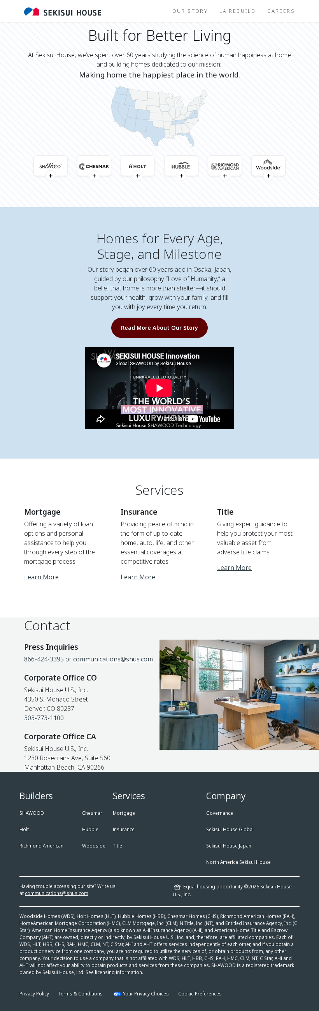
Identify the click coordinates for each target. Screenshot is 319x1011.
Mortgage (124, 813)
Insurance (124, 829)
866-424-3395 (44, 659)
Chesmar (92, 813)
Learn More (41, 577)
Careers (281, 10)
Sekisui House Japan (228, 845)
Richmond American (41, 845)
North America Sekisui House (238, 862)
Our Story (190, 10)
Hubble (90, 829)
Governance (219, 813)
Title (117, 845)
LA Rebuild (237, 10)
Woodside (93, 845)
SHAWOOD (31, 813)
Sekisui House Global (230, 829)
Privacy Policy (34, 993)
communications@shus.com (113, 659)
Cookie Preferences (200, 993)
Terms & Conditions (80, 993)
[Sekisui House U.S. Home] (62, 11)
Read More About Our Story (159, 327)
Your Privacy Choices (146, 993)
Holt (24, 829)
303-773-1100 (44, 718)
